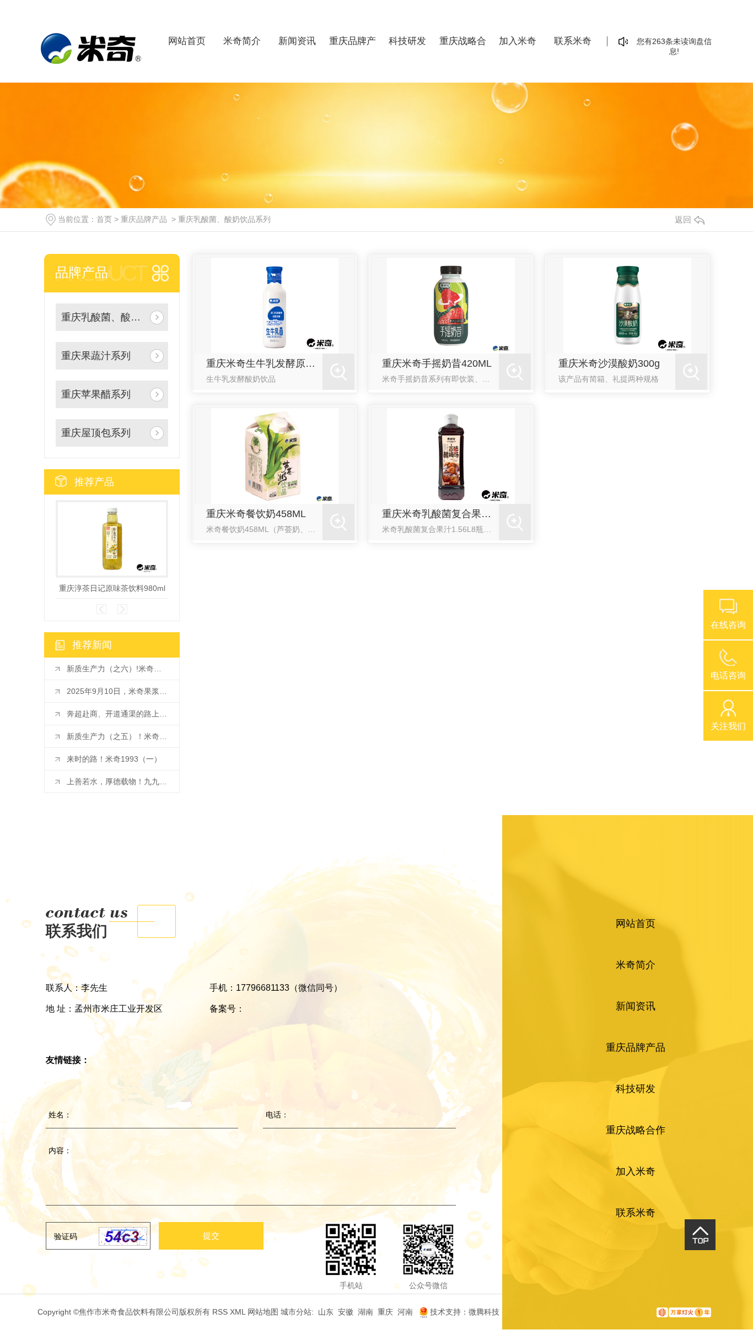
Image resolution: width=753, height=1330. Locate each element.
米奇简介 (242, 41)
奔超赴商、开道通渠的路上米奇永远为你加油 (117, 713)
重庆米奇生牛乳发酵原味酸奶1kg (264, 363)
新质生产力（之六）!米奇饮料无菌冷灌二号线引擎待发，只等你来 (117, 668)
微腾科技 (484, 1311)
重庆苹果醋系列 (96, 394)
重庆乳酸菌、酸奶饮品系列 (224, 219)
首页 (104, 219)
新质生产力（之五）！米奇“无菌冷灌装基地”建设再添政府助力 (117, 736)
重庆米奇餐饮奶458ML (256, 513)
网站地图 (263, 1311)
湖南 (365, 1311)
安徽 (345, 1311)
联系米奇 (572, 41)
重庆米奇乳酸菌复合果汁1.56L (440, 513)
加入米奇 (517, 41)
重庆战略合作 (462, 45)
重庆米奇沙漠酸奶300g (609, 363)
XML (237, 1311)
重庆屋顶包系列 (96, 432)
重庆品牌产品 (352, 45)
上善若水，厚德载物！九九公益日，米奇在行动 (117, 781)
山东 (326, 1311)
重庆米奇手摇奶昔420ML (437, 363)
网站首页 (187, 41)
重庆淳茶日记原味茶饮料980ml (112, 588)
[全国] (418, 1311)
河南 (405, 1311)
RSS (220, 1311)
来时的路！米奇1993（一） (114, 758)
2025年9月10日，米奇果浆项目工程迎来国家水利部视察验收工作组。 (117, 691)
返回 (683, 219)
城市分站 (296, 1311)
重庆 (385, 1311)
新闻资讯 (297, 41)
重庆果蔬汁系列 (96, 355)
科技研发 (407, 41)
